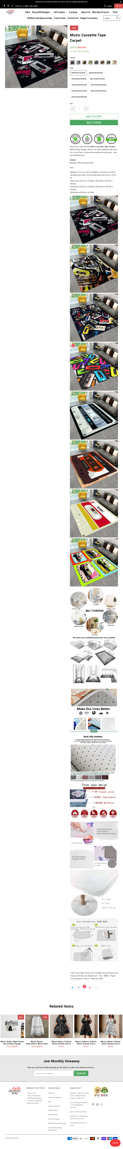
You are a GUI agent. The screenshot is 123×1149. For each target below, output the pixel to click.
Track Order (60, 18)
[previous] (8, 56)
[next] (64, 56)
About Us (85, 12)
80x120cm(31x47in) (97, 79)
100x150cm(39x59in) (98, 85)
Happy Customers (89, 18)
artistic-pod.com (79, 1123)
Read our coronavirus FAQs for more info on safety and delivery (61, 2)
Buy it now (94, 122)
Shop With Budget (41, 12)
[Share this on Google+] (89, 987)
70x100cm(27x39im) (78, 79)
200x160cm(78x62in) (98, 91)
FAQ (115, 12)
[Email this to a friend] (96, 987)
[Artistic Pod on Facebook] (4, 6)
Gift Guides (59, 12)
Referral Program (54, 1119)
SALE (27, 12)
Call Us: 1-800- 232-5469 (26, 6)
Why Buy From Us (100, 12)
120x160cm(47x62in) (79, 91)
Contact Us (73, 18)
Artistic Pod (14, 1138)
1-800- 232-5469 (80, 1112)
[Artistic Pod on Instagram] (8, 6)
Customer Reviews (54, 1097)
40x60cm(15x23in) (78, 73)
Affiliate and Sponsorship (39, 18)
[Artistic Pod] (10, 11)
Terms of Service (54, 1106)
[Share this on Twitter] (72, 987)
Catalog (73, 12)
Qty (71, 104)
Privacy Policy (53, 1115)
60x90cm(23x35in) (96, 73)
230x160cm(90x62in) (79, 97)
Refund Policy (53, 1110)
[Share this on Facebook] (78, 987)
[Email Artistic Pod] (12, 6)
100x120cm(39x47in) (79, 85)
